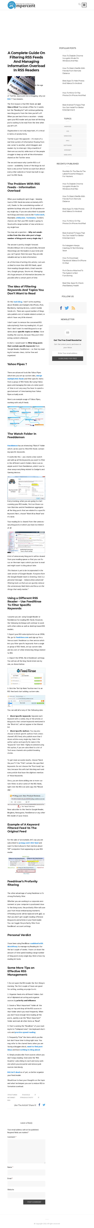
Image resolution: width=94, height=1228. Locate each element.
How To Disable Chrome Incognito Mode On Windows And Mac (72, 58)
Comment (11, 1137)
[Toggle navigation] (84, 5)
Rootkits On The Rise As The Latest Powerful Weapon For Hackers (74, 173)
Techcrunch (39, 214)
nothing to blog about (30, 1049)
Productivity (27, 1097)
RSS (9, 99)
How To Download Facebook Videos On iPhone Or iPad (74, 260)
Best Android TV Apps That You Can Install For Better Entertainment (73, 107)
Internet (11, 1097)
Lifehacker (20, 217)
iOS (67, 131)
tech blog (18, 301)
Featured (13, 1095)
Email (10, 1178)
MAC (67, 140)
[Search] (79, 4)
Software (68, 145)
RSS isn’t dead (13, 1072)
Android (67, 126)
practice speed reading (25, 1032)
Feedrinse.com (22, 637)
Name (10, 1167)
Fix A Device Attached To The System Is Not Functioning (72, 273)
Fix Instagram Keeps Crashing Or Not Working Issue (72, 248)
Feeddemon (12, 445)
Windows (67, 136)
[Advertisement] (47, 27)
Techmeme (31, 217)
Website (10, 1189)
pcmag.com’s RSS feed (29, 843)
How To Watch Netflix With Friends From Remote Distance (73, 70)
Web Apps (68, 155)
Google (26, 1095)
